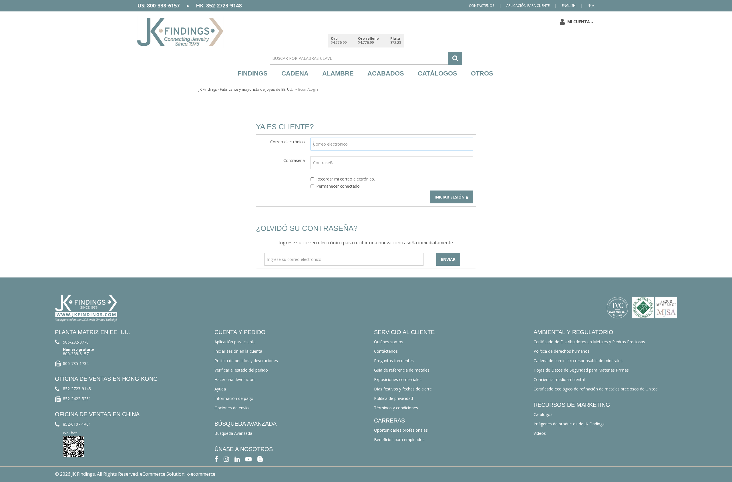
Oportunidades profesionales (401, 430)
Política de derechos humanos (562, 351)
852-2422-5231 (77, 398)
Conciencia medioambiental (559, 379)
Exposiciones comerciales (397, 379)
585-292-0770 (76, 342)
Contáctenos (481, 5)
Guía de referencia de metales (401, 370)
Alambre (338, 73)
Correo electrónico (287, 141)
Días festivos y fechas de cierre (403, 389)
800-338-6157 (76, 353)
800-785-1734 (76, 363)
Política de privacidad (393, 398)
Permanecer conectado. (338, 186)
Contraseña (294, 160)
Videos (540, 433)
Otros (482, 73)
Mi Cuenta (578, 21)
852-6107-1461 (77, 424)
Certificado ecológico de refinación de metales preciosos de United (596, 389)
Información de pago (233, 398)
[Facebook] (216, 458)
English (569, 5)
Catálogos (437, 73)
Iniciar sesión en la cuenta (238, 351)
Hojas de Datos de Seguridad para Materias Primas (581, 370)
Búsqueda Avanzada (233, 433)
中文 (591, 5)
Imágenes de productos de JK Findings (569, 424)
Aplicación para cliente (528, 5)
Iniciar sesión (450, 197)
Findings (253, 73)
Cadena (295, 73)
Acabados (385, 73)
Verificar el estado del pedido (241, 370)
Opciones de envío (231, 407)
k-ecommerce (200, 474)
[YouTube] (248, 458)
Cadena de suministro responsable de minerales (578, 360)
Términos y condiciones (396, 407)
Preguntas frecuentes (394, 360)
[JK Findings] (180, 32)
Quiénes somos (388, 341)
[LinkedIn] (237, 458)
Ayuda (220, 389)
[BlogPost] (260, 458)
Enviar (448, 259)
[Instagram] (226, 458)
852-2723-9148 (77, 388)
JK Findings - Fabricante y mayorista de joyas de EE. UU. (246, 89)
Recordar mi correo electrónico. (345, 179)
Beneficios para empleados (399, 439)
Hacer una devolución (234, 379)
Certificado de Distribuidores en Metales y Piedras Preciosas (589, 341)
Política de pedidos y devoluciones (246, 360)
